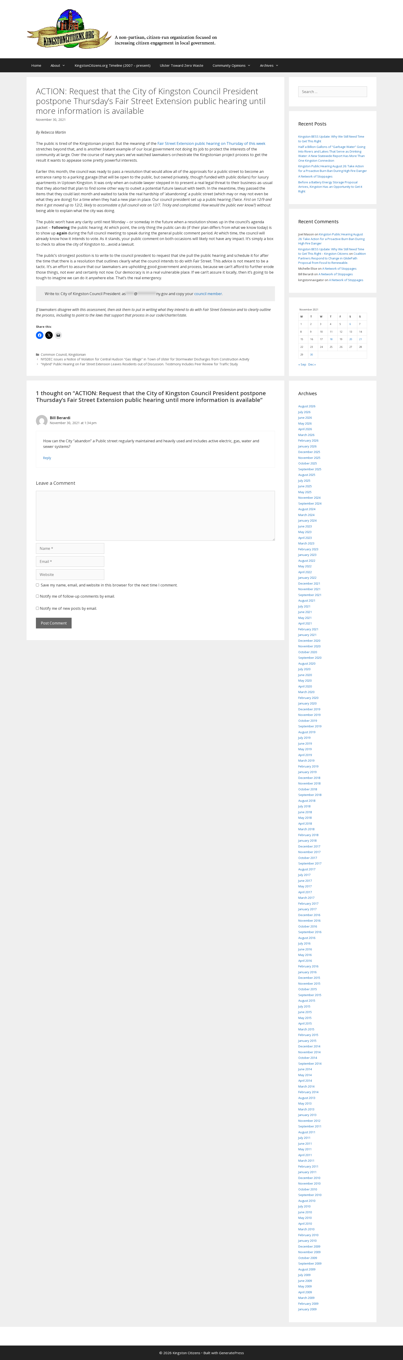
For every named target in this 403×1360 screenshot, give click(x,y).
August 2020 (306, 663)
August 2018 (306, 801)
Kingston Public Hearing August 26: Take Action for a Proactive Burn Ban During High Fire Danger (332, 168)
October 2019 (307, 720)
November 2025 (309, 458)
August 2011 (306, 1132)
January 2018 (307, 840)
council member (208, 293)
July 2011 (304, 1138)
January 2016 (307, 972)
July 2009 (304, 1275)
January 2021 (307, 635)
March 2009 (306, 1298)
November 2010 (309, 1183)
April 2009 (305, 1292)
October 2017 (307, 858)
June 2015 (305, 1012)
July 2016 (304, 943)
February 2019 (308, 766)
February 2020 (308, 698)
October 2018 (307, 789)
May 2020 (305, 680)
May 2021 (305, 618)
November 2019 (309, 715)
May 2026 (305, 423)
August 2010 (306, 1201)
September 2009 (309, 1263)
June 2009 (305, 1281)
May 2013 (305, 1103)
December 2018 (309, 778)
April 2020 (305, 686)
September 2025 (309, 469)
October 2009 (307, 1258)
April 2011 (305, 1155)
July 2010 (304, 1206)
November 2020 (309, 646)
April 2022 (305, 572)
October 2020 (307, 652)
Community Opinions (229, 65)
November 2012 (309, 1121)
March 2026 (306, 435)
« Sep (302, 364)
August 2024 (306, 509)
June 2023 (305, 526)
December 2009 (309, 1246)
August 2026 (306, 406)
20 (350, 339)
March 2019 (306, 760)
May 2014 (305, 1075)
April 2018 (305, 823)
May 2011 (305, 1149)
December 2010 (309, 1178)
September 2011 (309, 1126)
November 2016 (309, 920)
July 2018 (304, 806)
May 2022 (305, 566)
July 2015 (304, 1006)
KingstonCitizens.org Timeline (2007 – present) (112, 65)
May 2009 (305, 1286)
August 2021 (306, 600)
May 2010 (305, 1218)
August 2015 (306, 1000)
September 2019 (309, 726)
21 (360, 339)
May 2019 (305, 749)
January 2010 (307, 1240)
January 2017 (307, 909)
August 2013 (306, 1098)
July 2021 (304, 606)
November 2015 (309, 983)
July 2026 (304, 412)
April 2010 (305, 1223)
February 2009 (308, 1303)
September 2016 (309, 932)
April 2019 (305, 755)
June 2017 (305, 881)
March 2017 (306, 898)
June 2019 (305, 743)
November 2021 (309, 589)
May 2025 (305, 492)
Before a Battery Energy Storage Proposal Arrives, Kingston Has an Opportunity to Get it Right (330, 186)
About (55, 65)
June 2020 (305, 675)
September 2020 (309, 658)
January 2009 (307, 1309)
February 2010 (308, 1235)
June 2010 (305, 1212)
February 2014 (308, 1092)
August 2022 (306, 560)
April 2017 (305, 892)
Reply (47, 458)
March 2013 (306, 1109)
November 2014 (309, 1052)
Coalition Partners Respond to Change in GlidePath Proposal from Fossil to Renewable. (332, 258)
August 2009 (306, 1269)
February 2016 (308, 966)
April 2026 (305, 429)
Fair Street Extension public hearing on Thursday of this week (211, 143)
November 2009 (309, 1252)
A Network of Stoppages (315, 176)
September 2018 (309, 795)
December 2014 (309, 1046)
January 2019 (307, 772)
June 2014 (305, 1069)
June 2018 (305, 812)
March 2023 (306, 543)
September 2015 (309, 995)
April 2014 (305, 1080)
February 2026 (308, 440)
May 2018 (305, 818)
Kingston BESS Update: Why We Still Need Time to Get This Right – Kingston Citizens (331, 251)
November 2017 (309, 852)
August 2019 (306, 732)
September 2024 (309, 503)
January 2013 (307, 1115)
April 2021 (305, 623)
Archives (267, 65)
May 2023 (305, 532)
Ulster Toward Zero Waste (181, 65)
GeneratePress (231, 1352)
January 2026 (307, 446)
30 (311, 354)
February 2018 (308, 835)
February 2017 (308, 903)
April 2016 (305, 961)
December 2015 (309, 978)
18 (331, 339)
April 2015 (305, 1023)
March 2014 (306, 1086)
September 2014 (309, 1063)
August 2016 (306, 938)
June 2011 (305, 1143)
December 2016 (309, 915)
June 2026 (305, 417)
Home (36, 65)
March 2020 (306, 692)
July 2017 (304, 875)
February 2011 (308, 1166)
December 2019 (309, 709)
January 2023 (307, 555)
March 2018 (306, 829)
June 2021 (305, 612)
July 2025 (304, 480)
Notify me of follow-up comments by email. (77, 596)
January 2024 (307, 520)
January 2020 (307, 703)
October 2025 (307, 463)
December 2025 (309, 452)
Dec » (312, 364)
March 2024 (306, 515)
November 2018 (309, 783)
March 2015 (306, 1029)
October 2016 (307, 926)
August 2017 (306, 869)
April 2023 (305, 538)
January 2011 (307, 1172)
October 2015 (307, 989)
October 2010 (307, 1189)
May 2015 (305, 1018)
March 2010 (306, 1229)
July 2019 (304, 738)
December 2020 (309, 640)
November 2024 (309, 497)
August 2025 (306, 475)
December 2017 (309, 846)
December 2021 (309, 583)
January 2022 (307, 577)
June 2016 (305, 949)
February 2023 (308, 549)
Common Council (54, 354)
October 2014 (307, 1058)
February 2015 (308, 1035)
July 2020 (304, 669)
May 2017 (305, 886)
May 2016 (305, 955)
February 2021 (308, 629)
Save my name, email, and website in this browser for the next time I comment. (109, 585)
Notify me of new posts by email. (68, 608)
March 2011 (306, 1160)
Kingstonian (77, 354)
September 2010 (309, 1195)
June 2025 (305, 486)
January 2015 (307, 1041)
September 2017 (309, 863)
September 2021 (309, 595)
